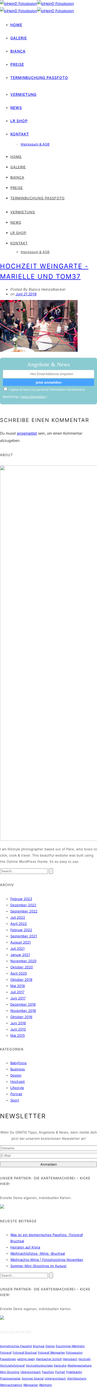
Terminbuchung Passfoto (39, 77)
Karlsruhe (60, 1365)
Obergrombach (30, 1372)
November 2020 (23, 961)
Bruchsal (38, 1346)
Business (17, 1069)
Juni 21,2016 (26, 294)
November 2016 (23, 1011)
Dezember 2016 (23, 1004)
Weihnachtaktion (11, 1385)
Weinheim (45, 1385)
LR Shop (19, 121)
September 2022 (24, 911)
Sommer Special (33, 1378)
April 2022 (18, 924)
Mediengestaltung (80, 1365)
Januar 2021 (20, 955)
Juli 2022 (17, 917)
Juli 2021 (17, 948)
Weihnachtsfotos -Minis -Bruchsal (37, 1253)
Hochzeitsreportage (39, 1365)
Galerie (18, 38)
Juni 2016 (18, 1023)
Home (16, 25)
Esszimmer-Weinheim (70, 1346)
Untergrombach (55, 1378)
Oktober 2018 (21, 979)
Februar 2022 (21, 930)
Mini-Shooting (9, 1372)
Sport (14, 1100)
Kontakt (19, 134)
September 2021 (23, 936)
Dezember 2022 (23, 905)
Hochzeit (17, 1081)
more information (33, 397)
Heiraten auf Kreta (25, 1247)
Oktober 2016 (21, 1017)
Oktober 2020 (21, 967)
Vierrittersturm (76, 1378)
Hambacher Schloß (49, 1359)
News (16, 107)
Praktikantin (74, 1372)
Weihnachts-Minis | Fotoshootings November (46, 1260)
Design (15, 1075)
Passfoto (48, 1372)
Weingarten (30, 1385)
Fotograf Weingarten (51, 1352)
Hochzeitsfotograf (12, 1365)
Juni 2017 (18, 998)
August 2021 (20, 942)
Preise (17, 64)
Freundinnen (8, 1359)
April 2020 (18, 973)
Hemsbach (70, 1359)
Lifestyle (17, 1088)
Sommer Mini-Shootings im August (38, 1266)
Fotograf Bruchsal (25, 1352)
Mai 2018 (17, 986)
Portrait (16, 1094)
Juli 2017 (17, 992)
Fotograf (6, 1352)
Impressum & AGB (35, 144)
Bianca (18, 51)
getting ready (26, 1359)
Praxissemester (10, 1378)
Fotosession (74, 1352)
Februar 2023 (21, 899)
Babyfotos (18, 1063)
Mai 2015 (17, 1035)
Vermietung (23, 94)
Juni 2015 (18, 1029)
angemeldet (27, 433)
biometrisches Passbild (16, 1346)
